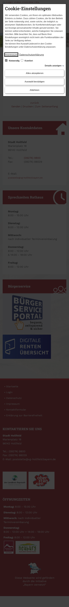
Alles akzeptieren (34, 73)
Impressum (11, 54)
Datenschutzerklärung (31, 54)
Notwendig (14, 61)
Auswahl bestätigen (34, 81)
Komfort (28, 61)
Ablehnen (34, 90)
